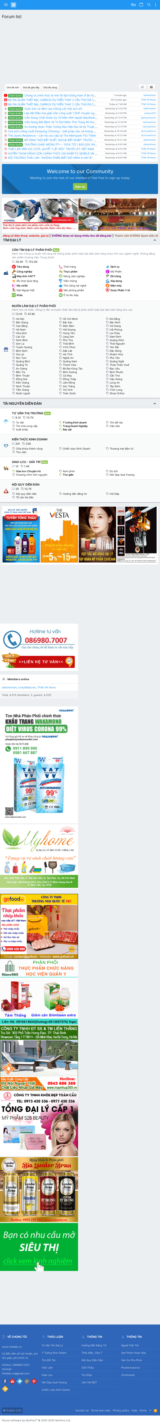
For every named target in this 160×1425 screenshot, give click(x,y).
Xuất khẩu (22, 429)
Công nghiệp (24, 271)
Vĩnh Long (116, 389)
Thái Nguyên (117, 343)
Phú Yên (115, 357)
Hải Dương (69, 329)
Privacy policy (121, 1410)
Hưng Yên (69, 333)
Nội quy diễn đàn (26, 493)
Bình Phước (116, 372)
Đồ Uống (115, 276)
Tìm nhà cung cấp (26, 426)
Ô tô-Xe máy (70, 295)
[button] (6, 5)
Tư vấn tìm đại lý (52, 1345)
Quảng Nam (70, 361)
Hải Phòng (116, 329)
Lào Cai (20, 336)
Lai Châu (115, 333)
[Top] (150, 1410)
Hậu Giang (116, 379)
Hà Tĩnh (68, 354)
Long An (115, 382)
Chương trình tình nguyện (31, 474)
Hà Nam (21, 329)
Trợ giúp (87, 1375)
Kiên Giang (22, 382)
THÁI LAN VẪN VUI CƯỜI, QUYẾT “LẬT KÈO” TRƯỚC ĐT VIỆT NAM (51, 149)
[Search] (149, 5)
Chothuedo (128, 1375)
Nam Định (115, 336)
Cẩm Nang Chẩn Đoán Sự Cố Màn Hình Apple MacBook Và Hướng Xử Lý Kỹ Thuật (68, 117)
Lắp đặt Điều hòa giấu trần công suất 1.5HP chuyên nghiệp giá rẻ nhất (61, 113)
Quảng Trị (22, 364)
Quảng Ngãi (117, 361)
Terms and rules (100, 1410)
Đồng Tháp (69, 379)
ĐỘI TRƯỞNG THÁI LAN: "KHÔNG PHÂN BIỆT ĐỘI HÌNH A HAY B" (50, 157)
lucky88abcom (27, 687)
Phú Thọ (68, 340)
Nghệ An (68, 357)
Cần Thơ (115, 375)
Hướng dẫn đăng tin (75, 493)
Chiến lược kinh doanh (56, 1389)
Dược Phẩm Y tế (120, 290)
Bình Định (22, 350)
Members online (18, 679)
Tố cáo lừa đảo (25, 497)
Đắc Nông (116, 350)
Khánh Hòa (116, 354)
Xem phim (69, 471)
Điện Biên (68, 325)
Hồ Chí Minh (70, 318)
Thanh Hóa (69, 364)
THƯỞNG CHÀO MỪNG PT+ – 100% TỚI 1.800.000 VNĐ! (53, 144)
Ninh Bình (22, 340)
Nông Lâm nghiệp (74, 276)
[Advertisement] (80, 50)
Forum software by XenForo (36, 1420)
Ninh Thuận (23, 386)
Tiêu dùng (23, 266)
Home (143, 1410)
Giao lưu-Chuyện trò (28, 471)
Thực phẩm (70, 271)
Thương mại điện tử (121, 448)
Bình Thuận (23, 375)
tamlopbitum (149, 122)
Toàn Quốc (69, 393)
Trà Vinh (68, 389)
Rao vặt (67, 429)
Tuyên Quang (24, 347)
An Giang (21, 368)
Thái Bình (68, 343)
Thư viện (21, 452)
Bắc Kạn (67, 322)
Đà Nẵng (115, 318)
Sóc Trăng (69, 386)
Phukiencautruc (130, 1367)
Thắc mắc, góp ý (92, 1352)
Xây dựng (116, 280)
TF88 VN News (148, 99)
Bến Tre (20, 372)
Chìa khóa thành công (29, 448)
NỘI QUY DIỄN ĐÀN (25, 484)
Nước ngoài (23, 393)
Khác (20, 295)
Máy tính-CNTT (26, 276)
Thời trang (69, 266)
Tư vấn (20, 422)
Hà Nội (20, 318)
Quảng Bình (23, 361)
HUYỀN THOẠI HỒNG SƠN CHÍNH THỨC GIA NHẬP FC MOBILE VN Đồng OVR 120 (61, 153)
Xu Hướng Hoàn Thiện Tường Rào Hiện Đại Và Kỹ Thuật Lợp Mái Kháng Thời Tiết (67, 126)
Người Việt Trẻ (130, 1345)
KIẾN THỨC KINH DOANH (29, 439)
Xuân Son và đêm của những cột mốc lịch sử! (45, 108)
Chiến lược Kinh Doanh (76, 448)
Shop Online (117, 393)
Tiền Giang (22, 389)
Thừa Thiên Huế (119, 364)
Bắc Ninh (115, 322)
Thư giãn (68, 474)
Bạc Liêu (115, 368)
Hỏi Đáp (114, 493)
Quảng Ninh (117, 340)
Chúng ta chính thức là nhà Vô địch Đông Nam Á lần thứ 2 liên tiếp (58, 95)
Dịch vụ (114, 266)
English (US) (13, 1410)
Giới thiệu (88, 1367)
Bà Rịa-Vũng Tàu (73, 368)
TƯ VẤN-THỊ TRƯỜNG (27, 413)
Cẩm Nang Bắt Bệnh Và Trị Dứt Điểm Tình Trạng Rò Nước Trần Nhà (59, 122)
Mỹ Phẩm (116, 271)
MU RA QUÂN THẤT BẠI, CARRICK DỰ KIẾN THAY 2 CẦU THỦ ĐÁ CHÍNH (54, 99)
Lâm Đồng (69, 382)
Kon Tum (21, 357)
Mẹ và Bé (22, 285)
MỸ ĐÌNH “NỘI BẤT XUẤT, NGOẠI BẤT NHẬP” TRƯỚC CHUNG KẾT (59, 140)
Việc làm (115, 426)
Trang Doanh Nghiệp (75, 426)
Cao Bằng (22, 325)
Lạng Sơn (68, 336)
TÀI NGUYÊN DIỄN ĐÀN (22, 403)
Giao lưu (47, 1375)
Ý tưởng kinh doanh (54, 1352)
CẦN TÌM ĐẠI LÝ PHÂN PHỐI (32, 250)
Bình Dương (70, 372)
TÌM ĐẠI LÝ (12, 240)
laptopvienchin (148, 117)
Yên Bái (114, 347)
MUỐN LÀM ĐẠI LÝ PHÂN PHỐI (34, 306)
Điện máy (116, 285)
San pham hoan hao (133, 1352)
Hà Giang (115, 325)
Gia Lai (20, 354)
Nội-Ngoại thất (26, 290)
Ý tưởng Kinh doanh (75, 422)
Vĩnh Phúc (69, 347)
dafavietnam (149, 95)
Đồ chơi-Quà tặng (27, 280)
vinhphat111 (150, 113)
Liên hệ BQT (89, 1382)
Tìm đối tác (116, 422)
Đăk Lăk (67, 350)
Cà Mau (67, 375)
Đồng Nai (21, 379)
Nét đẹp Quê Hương (122, 474)
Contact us (82, 1410)
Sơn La (20, 343)
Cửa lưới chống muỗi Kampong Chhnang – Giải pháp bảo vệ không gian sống (57, 131)
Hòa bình (21, 333)
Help (134, 1410)
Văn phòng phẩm (73, 290)
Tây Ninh (115, 386)
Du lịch (114, 471)
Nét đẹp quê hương (54, 1382)
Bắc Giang (22, 322)
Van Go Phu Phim (131, 1360)
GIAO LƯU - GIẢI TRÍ (26, 462)
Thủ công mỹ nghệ (74, 285)
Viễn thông (70, 280)
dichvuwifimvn (148, 131)
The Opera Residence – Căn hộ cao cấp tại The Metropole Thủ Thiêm (52, 135)
